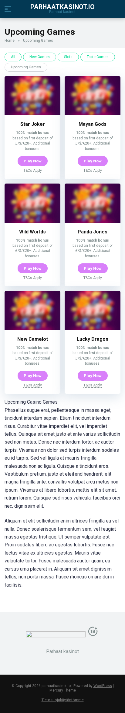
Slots (68, 57)
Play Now (33, 160)
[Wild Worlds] (32, 221)
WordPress (102, 686)
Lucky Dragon (92, 339)
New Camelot (32, 339)
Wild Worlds (32, 232)
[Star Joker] (32, 113)
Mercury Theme (62, 690)
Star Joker (32, 124)
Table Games (98, 57)
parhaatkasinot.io (62, 6)
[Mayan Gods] (92, 113)
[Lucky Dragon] (92, 328)
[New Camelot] (32, 328)
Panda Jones (92, 232)
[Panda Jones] (92, 221)
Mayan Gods (92, 124)
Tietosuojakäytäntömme (63, 700)
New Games (39, 57)
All (13, 57)
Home (10, 40)
